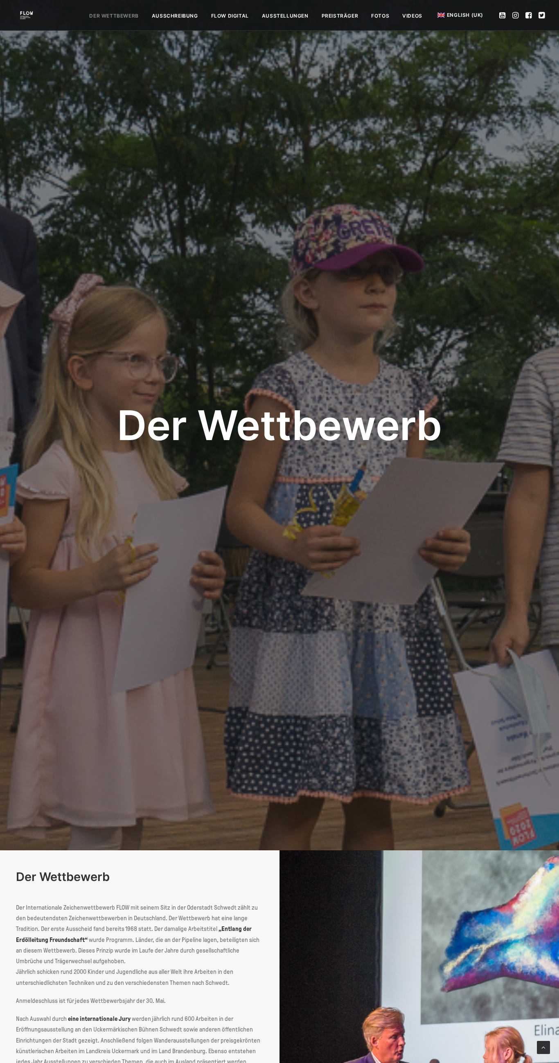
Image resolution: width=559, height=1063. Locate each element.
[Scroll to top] (543, 1047)
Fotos (380, 16)
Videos (412, 16)
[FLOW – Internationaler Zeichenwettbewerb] (26, 15)
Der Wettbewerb (113, 16)
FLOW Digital (230, 16)
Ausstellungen (285, 16)
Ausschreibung (175, 16)
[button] (503, 15)
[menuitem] (113, 16)
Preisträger (340, 16)
